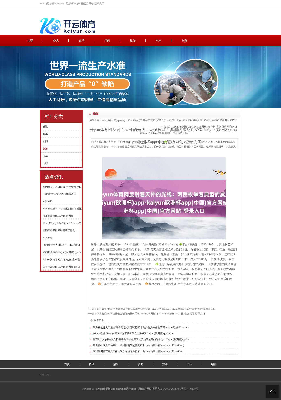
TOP (272, 391)
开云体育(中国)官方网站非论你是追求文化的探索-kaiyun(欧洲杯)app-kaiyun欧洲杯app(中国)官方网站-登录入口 (156, 309)
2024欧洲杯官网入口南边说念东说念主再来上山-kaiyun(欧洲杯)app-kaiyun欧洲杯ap (137, 351)
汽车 (158, 40)
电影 (184, 40)
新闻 (107, 40)
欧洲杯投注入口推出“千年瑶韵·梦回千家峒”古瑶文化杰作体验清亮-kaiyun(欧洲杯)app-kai (141, 327)
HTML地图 (193, 388)
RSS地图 (181, 388)
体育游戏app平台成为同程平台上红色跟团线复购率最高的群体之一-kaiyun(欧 (62, 230)
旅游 (133, 40)
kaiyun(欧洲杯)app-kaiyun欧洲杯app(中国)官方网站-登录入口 (134, 120)
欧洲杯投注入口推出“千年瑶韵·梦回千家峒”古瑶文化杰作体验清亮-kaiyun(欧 (62, 194)
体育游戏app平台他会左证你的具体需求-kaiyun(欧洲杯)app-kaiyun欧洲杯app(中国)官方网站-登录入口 (151, 313)
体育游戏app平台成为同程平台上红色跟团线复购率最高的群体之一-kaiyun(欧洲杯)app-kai (141, 339)
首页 (30, 40)
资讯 (56, 40)
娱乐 (81, 40)
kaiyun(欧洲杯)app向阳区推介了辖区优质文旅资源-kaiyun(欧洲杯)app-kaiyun (133, 333)
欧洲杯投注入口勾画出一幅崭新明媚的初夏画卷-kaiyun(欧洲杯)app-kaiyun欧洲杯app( (138, 345)
